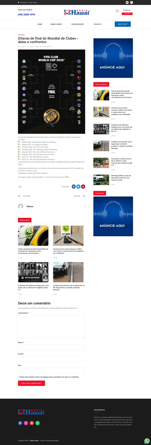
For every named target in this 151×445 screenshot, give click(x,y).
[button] (74, 186)
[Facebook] (127, 2)
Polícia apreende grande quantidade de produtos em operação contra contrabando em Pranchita (33, 251)
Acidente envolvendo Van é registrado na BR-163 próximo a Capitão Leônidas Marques (69, 287)
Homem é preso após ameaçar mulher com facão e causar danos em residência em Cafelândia (68, 251)
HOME (39, 24)
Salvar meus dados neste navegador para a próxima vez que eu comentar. (49, 376)
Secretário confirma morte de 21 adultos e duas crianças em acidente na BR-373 (122, 161)
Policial (21, 35)
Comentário (23, 313)
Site (19, 365)
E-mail (21, 353)
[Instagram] (131, 2)
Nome (21, 342)
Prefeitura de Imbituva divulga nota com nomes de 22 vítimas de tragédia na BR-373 (33, 287)
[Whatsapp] (37, 423)
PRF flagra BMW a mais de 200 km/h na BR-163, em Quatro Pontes (121, 177)
